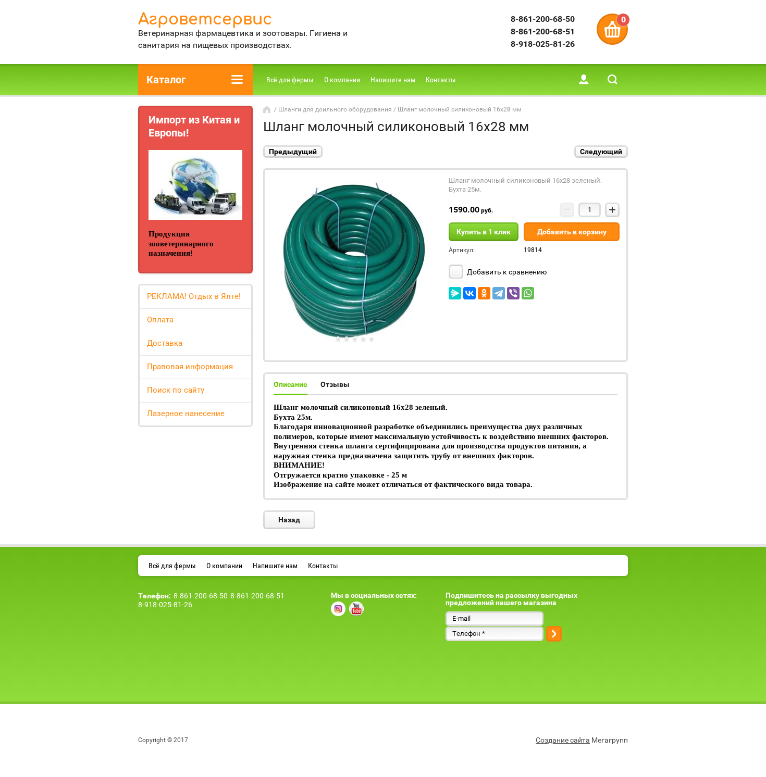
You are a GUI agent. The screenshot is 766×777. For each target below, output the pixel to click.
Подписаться (554, 634)
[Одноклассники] (484, 293)
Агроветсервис (205, 19)
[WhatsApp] (528, 293)
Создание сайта (563, 740)
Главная (268, 109)
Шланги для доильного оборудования (335, 109)
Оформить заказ (612, 29)
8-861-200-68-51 (543, 31)
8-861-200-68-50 (543, 19)
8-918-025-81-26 (543, 44)
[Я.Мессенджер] (455, 293)
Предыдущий (293, 151)
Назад (289, 520)
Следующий (601, 151)
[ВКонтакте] (469, 293)
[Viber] (513, 293)
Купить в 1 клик (483, 232)
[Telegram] (498, 293)
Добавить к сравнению (506, 272)
